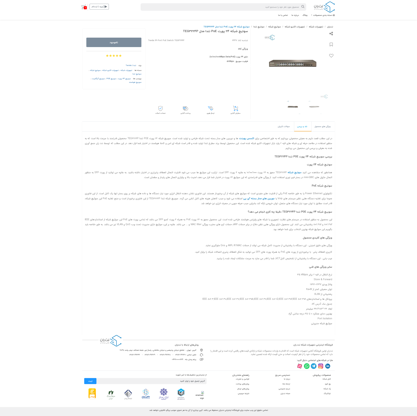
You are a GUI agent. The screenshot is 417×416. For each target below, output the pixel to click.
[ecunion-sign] (181, 394)
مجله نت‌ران (285, 393)
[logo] (324, 7)
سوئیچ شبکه (274, 27)
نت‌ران (330, 27)
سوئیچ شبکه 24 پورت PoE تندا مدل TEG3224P (226, 27)
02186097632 (134, 354)
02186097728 (165, 354)
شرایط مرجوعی (243, 393)
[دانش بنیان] (146, 393)
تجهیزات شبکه (316, 27)
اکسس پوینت (246, 138)
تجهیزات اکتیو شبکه (295, 27)
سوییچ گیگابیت (98, 78)
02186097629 (149, 354)
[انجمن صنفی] (164, 393)
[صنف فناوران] (128, 394)
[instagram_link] (320, 366)
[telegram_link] (313, 366)
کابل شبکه (327, 378)
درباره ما (295, 15)
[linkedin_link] (327, 366)
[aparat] (299, 366)
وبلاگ (304, 15)
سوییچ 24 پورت (124, 78)
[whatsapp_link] (306, 366)
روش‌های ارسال (243, 388)
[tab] (323, 126)
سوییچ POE (111, 78)
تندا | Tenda (131, 65)
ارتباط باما (286, 383)
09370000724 (177, 359)
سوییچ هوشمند (135, 82)
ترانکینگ (327, 393)
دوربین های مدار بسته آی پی (258, 198)
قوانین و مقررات (242, 378)
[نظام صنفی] (111, 394)
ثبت (90, 381)
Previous (335, 65)
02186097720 (180, 354)
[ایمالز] (92, 393)
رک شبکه (327, 388)
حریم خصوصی (284, 388)
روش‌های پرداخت (242, 383)
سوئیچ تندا (258, 27)
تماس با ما (283, 15)
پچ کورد (328, 383)
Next (251, 65)
